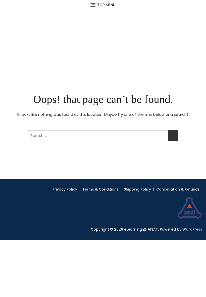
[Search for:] (103, 135)
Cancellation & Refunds (178, 189)
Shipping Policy (137, 189)
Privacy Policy (65, 189)
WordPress (192, 229)
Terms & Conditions (100, 189)
